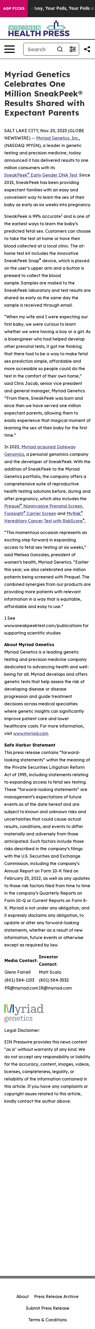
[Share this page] (87, 49)
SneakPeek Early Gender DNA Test (40, 175)
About (22, 1296)
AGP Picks (14, 8)
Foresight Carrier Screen (30, 513)
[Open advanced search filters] (72, 49)
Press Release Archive (56, 1296)
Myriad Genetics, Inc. (57, 138)
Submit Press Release (47, 1308)
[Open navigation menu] (9, 49)
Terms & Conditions (47, 1319)
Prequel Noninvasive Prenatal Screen (43, 506)
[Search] (60, 49)
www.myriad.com (30, 733)
